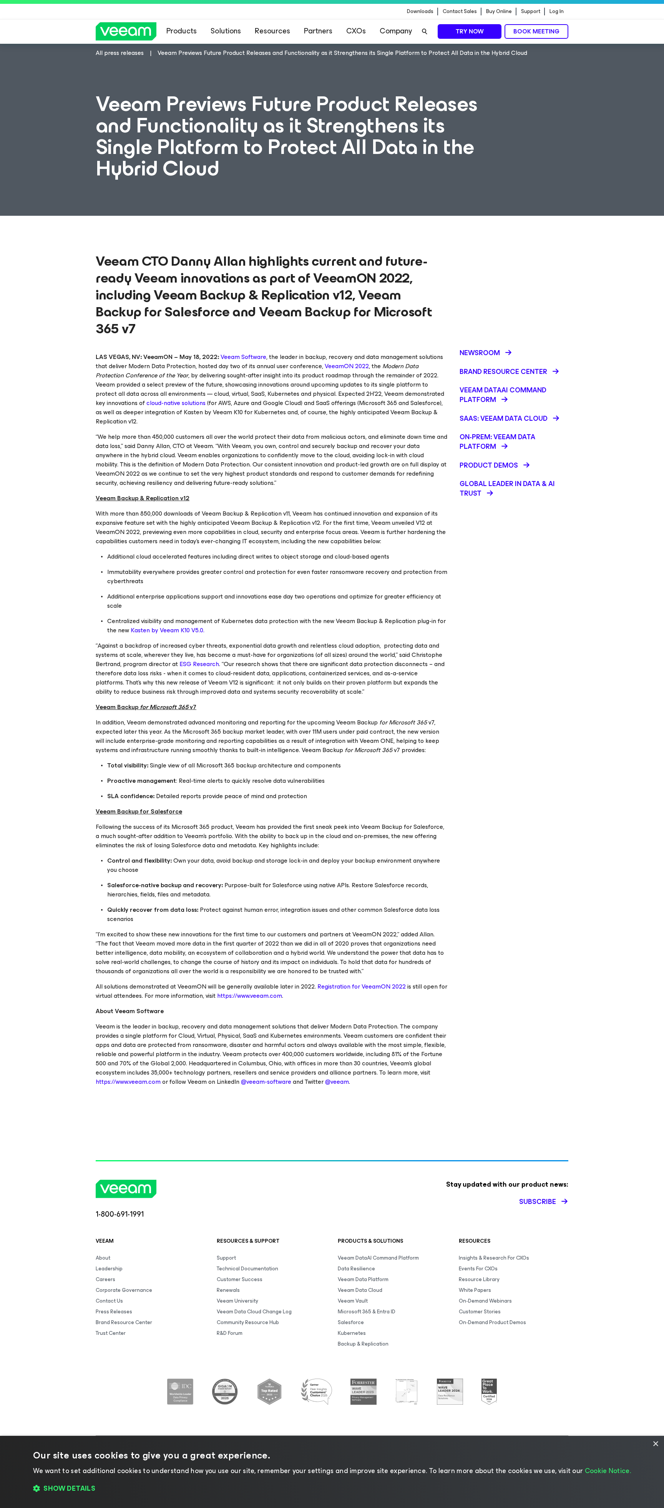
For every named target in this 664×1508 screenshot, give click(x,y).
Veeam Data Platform (363, 1279)
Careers (105, 1279)
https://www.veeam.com (249, 995)
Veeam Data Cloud (360, 1290)
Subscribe (537, 1201)
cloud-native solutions (176, 403)
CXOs (356, 31)
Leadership (109, 1268)
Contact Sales (460, 11)
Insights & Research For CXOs (494, 1257)
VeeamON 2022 (347, 366)
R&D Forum (229, 1333)
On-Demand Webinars (485, 1300)
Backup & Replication (363, 1343)
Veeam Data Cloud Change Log (254, 1311)
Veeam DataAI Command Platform (378, 1257)
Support (530, 11)
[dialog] (332, 1472)
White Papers (475, 1290)
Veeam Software (243, 357)
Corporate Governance (124, 1290)
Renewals (228, 1290)
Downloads (420, 11)
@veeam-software (266, 1081)
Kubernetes (352, 1333)
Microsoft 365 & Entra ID (366, 1311)
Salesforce (351, 1322)
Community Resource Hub (248, 1322)
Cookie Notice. (608, 1471)
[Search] (425, 31)
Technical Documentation (247, 1268)
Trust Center (111, 1333)
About (103, 1257)
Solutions (226, 31)
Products (181, 31)
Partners (318, 31)
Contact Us (109, 1300)
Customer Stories (480, 1311)
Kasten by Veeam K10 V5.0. (167, 630)
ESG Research (199, 664)
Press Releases (114, 1311)
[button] (332, 1489)
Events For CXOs (478, 1268)
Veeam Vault (353, 1300)
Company (396, 31)
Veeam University (237, 1300)
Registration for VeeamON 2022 (361, 986)
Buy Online (499, 11)
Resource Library (479, 1279)
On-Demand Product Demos (492, 1322)
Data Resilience (356, 1268)
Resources (272, 31)
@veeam (337, 1081)
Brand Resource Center (124, 1322)
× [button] (655, 1444)
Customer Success (239, 1279)
